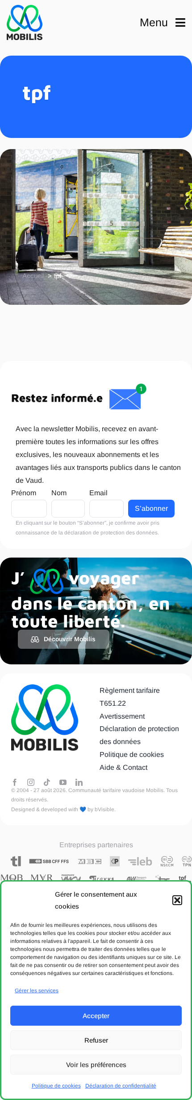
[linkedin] (79, 782)
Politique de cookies (56, 1086)
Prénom (23, 493)
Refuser (96, 1040)
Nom (59, 493)
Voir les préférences (96, 1064)
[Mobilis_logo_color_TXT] (24, 22)
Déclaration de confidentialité (120, 1086)
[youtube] (63, 782)
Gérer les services (36, 990)
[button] (177, 900)
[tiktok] (46, 782)
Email (98, 493)
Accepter (96, 1015)
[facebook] (14, 782)
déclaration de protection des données (111, 533)
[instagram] (30, 782)
